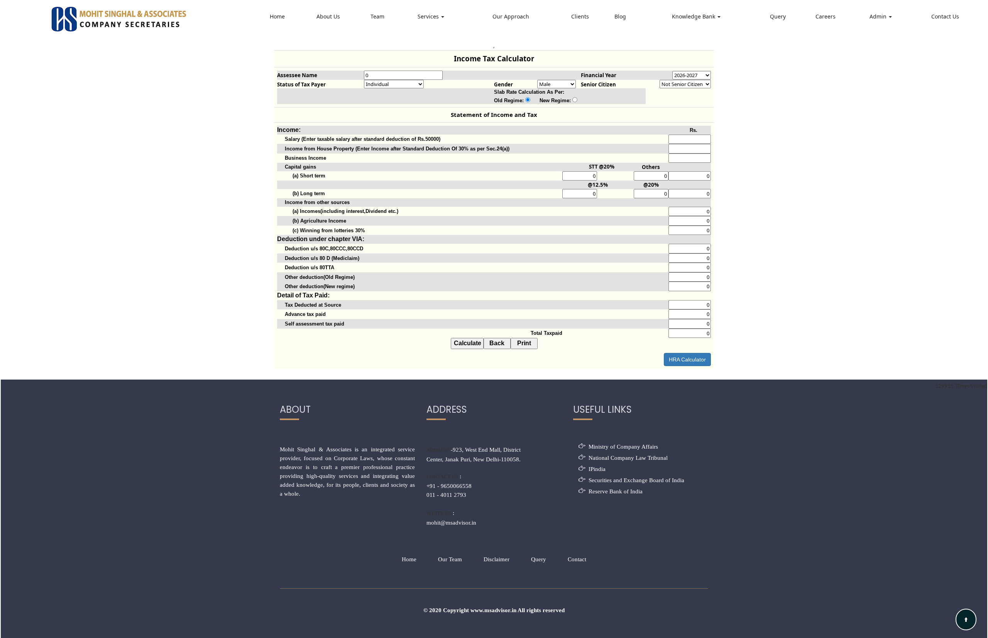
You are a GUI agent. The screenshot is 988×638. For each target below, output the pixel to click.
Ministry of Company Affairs (623, 447)
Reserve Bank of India (616, 491)
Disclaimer (496, 559)
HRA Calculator (687, 359)
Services (429, 16)
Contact (577, 559)
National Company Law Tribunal (628, 458)
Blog (620, 16)
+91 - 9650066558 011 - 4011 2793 (449, 490)
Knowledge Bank (694, 16)
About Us (328, 16)
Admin (879, 16)
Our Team (450, 559)
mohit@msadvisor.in (451, 523)
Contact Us (945, 16)
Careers (825, 16)
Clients (580, 16)
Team (377, 16)
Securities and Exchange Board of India (636, 480)
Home (277, 16)
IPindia (597, 469)
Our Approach (510, 16)
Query (778, 16)
